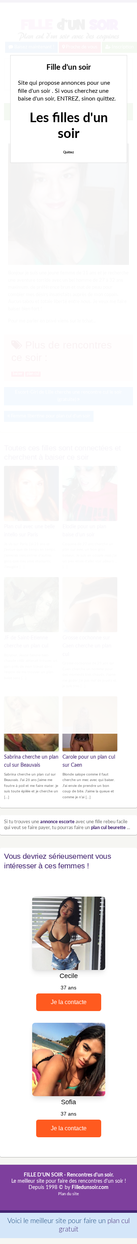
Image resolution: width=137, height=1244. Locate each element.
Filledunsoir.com (90, 1187)
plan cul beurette (108, 827)
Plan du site (68, 1194)
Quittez (68, 152)
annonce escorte (57, 822)
